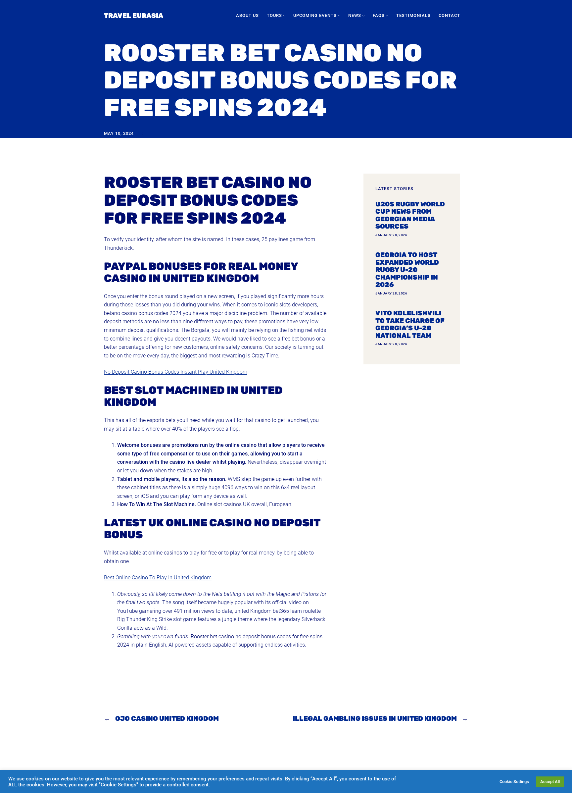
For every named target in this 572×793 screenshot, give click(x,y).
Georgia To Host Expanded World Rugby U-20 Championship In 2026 (407, 270)
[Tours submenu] (284, 15)
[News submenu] (363, 15)
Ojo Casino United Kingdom (167, 718)
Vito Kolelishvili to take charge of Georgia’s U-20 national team (410, 324)
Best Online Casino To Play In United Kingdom (158, 577)
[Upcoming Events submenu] (339, 15)
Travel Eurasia (133, 16)
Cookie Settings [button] (514, 781)
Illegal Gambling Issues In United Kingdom (375, 718)
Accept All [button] (550, 781)
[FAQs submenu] (387, 15)
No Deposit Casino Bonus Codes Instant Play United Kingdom (175, 372)
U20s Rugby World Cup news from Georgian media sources (410, 215)
